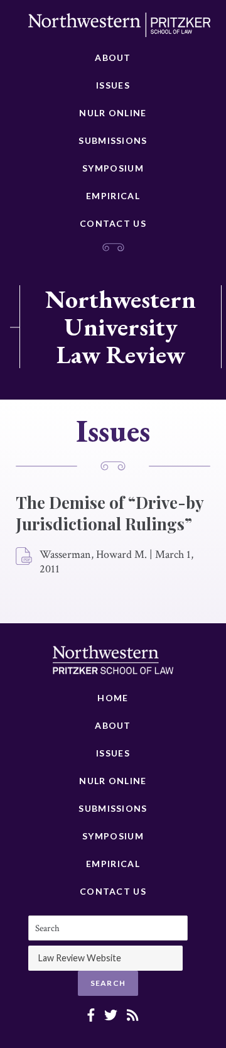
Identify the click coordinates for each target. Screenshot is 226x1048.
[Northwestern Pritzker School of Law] (119, 28)
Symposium (113, 168)
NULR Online (112, 112)
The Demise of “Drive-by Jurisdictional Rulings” (109, 513)
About (113, 57)
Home (112, 697)
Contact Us (113, 223)
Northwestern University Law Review (120, 326)
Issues (113, 85)
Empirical (113, 195)
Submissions (112, 140)
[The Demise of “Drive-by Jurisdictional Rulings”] (24, 556)
